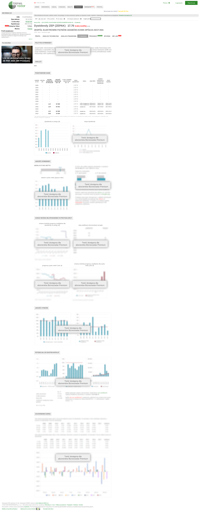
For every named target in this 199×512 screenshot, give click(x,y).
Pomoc (166, 3)
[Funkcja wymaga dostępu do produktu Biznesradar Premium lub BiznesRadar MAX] (30, 26)
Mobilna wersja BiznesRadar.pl (9, 509)
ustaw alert (43, 18)
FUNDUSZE (62, 7)
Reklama (75, 504)
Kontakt (81, 504)
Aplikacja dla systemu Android (27, 509)
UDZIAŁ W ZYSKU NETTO (42, 165)
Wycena (107, 36)
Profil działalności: (7, 31)
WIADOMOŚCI (45, 7)
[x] (131, 15)
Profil (38, 36)
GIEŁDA (54, 7)
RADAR (37, 7)
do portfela (51, 18)
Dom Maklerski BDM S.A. (42, 503)
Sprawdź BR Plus (123, 11)
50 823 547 (29, 21)
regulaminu (26, 506)
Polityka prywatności (61, 504)
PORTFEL (99, 7)
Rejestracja (191, 3)
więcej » (31, 39)
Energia (30, 29)
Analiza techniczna (51, 36)
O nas (53, 504)
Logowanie (179, 3)
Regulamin (69, 504)
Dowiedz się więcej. (124, 15)
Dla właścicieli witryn (48, 509)
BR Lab (116, 36)
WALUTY (70, 7)
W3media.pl (48, 504)
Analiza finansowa (68, 36)
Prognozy (95, 36)
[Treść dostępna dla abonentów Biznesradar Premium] (52, 171)
